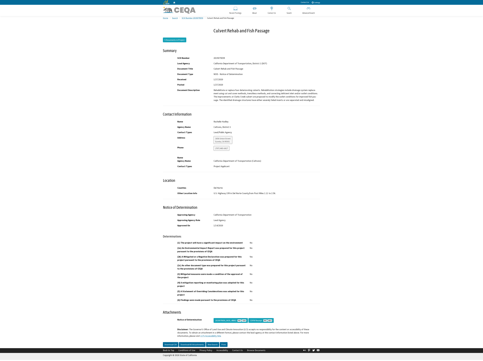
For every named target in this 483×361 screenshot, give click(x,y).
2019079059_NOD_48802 (230, 320)
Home (165, 18)
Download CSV (171, 344)
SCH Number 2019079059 (192, 18)
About (254, 13)
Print (223, 344)
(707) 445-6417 (221, 148)
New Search (213, 344)
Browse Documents (256, 350)
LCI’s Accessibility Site (210, 336)
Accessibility (222, 350)
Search (289, 13)
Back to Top (168, 350)
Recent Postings (235, 13)
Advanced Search (308, 13)
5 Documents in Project (175, 40)
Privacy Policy (205, 350)
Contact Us (305, 2)
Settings (317, 3)
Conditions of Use (186, 350)
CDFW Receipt (260, 320)
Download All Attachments (192, 344)
